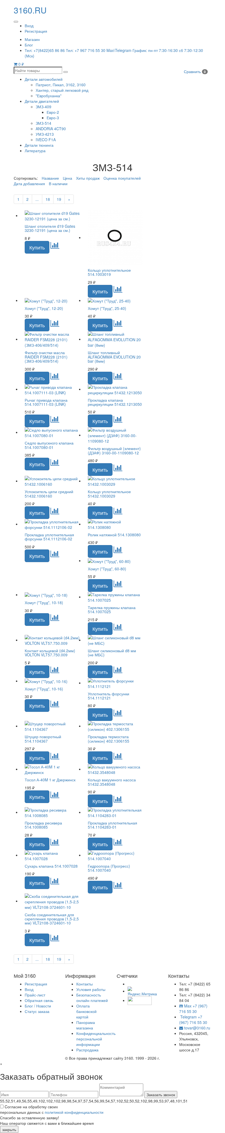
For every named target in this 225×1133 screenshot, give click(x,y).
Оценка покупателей (122, 178)
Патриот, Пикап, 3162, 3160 (61, 84)
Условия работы (90, 989)
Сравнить (195, 71)
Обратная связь (39, 1000)
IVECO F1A (46, 139)
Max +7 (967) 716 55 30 (193, 1008)
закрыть (9, 1129)
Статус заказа (37, 1011)
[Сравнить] (54, 246)
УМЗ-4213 (45, 134)
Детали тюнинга (39, 145)
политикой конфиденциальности (74, 1112)
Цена (67, 178)
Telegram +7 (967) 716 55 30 (193, 1019)
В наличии (58, 183)
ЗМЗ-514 (43, 123)
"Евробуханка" (48, 95)
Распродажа (87, 1050)
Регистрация (36, 31)
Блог (29, 45)
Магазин (32, 39)
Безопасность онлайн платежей (92, 997)
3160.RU (30, 10)
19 (59, 199)
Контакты (84, 984)
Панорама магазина (85, 1025)
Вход (29, 25)
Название (50, 178)
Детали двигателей (42, 101)
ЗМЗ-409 (43, 106)
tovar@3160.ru (196, 1028)
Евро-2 (53, 112)
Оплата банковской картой (86, 1011)
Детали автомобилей (44, 79)
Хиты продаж (88, 178)
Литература (35, 150)
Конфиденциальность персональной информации (96, 1039)
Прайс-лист (35, 995)
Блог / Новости (38, 1006)
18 (48, 199)
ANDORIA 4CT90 (51, 128)
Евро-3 (53, 117)
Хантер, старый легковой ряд (62, 90)
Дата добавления (29, 183)
